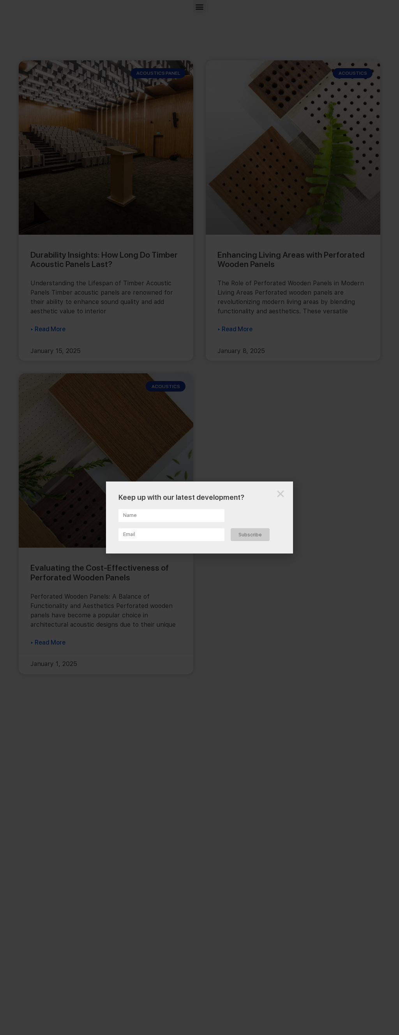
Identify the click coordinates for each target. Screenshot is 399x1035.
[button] (280, 494)
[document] (199, 517)
